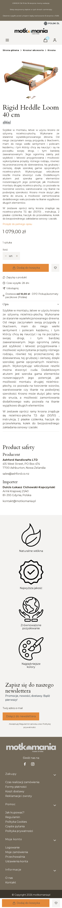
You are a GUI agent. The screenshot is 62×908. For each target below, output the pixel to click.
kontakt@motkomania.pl (19, 501)
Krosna (52, 50)
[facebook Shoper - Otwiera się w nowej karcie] (25, 764)
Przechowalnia (15, 856)
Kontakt (10, 882)
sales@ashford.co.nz (16, 473)
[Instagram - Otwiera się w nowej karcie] (33, 764)
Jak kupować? (14, 812)
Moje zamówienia (16, 852)
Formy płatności (15, 786)
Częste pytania (15, 826)
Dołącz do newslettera (21, 716)
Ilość (5, 249)
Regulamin (12, 817)
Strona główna (11, 50)
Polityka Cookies (16, 821)
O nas (9, 877)
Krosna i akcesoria (33, 50)
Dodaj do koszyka (28, 267)
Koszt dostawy (14, 791)
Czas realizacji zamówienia (22, 782)
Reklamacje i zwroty (18, 796)
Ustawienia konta (16, 861)
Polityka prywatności (19, 831)
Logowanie (12, 847)
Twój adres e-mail (13, 708)
